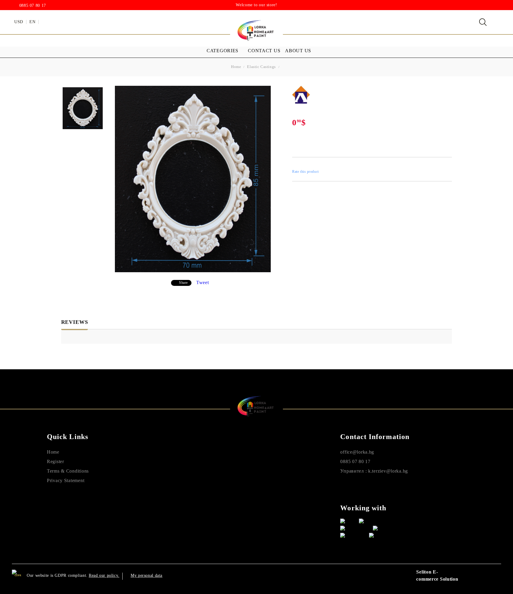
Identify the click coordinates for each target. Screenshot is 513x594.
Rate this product (305, 172)
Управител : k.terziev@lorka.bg (374, 470)
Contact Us (264, 50)
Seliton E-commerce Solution (437, 575)
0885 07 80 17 (32, 6)
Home (236, 66)
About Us (298, 50)
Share (183, 283)
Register (55, 461)
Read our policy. (104, 575)
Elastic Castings (261, 66)
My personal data (146, 575)
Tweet (202, 282)
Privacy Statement (65, 480)
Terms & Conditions (68, 470)
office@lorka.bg (357, 451)
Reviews (74, 322)
